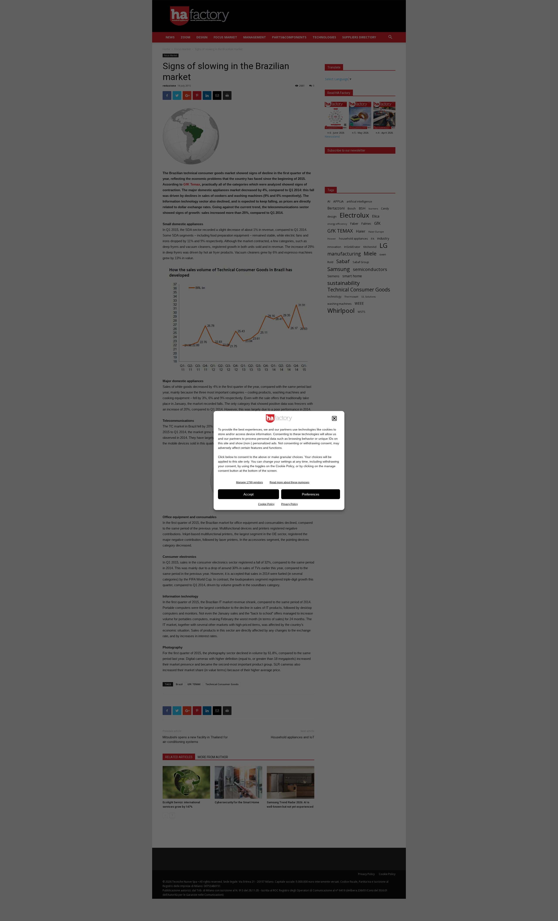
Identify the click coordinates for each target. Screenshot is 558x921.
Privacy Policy (289, 504)
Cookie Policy (266, 504)
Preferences (310, 494)
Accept (248, 494)
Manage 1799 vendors (249, 482)
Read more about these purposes (289, 482)
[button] (334, 418)
